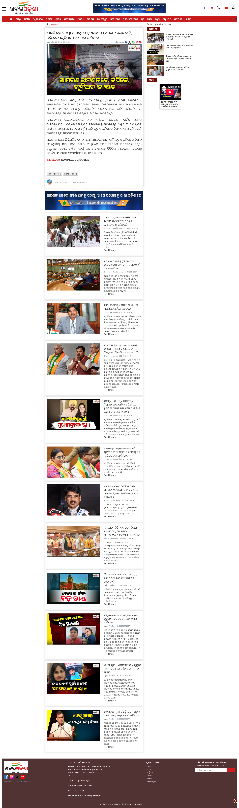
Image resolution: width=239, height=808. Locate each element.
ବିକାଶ (188, 19)
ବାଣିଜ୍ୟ (90, 19)
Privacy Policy (9, 781)
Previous (231, 19)
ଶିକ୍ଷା (157, 19)
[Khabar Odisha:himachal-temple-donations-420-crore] (155, 59)
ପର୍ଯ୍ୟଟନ (178, 19)
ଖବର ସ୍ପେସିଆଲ (130, 19)
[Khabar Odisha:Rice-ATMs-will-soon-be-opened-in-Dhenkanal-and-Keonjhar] (155, 48)
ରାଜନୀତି (49, 19)
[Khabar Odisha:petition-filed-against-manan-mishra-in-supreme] (155, 70)
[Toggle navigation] (233, 7)
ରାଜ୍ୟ (18, 19)
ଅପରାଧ (80, 19)
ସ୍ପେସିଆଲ (115, 19)
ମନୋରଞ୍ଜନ (69, 19)
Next (236, 19)
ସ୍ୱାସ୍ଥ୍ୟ (167, 19)
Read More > (110, 250)
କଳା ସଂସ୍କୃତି (102, 19)
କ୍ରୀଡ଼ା (58, 19)
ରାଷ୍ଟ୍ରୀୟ (54, 24)
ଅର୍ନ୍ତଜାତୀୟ (37, 19)
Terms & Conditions (23, 781)
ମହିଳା (149, 19)
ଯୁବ (142, 19)
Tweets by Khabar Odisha (159, 24)
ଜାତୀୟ (27, 19)
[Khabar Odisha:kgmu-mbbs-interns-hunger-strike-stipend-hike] (155, 37)
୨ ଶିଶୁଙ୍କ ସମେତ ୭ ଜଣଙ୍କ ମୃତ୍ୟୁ (74, 159)
